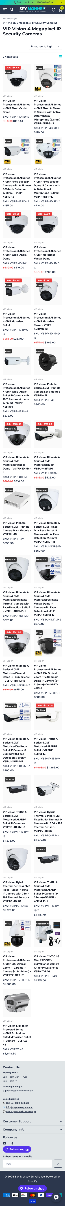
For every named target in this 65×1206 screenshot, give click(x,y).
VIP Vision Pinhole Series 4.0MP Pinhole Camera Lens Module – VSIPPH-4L (48, 390)
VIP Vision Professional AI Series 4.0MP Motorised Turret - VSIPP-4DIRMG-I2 (47, 321)
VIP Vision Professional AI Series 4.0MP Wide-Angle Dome (16, 253)
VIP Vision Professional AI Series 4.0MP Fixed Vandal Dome (16, 106)
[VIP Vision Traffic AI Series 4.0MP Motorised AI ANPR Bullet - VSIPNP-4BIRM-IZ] (48, 716)
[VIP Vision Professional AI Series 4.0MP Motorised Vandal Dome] (48, 224)
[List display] (60, 57)
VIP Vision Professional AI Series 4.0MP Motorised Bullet (16, 319)
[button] (4, 2)
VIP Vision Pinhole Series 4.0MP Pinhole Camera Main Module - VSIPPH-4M (17, 528)
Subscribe (58, 1164)
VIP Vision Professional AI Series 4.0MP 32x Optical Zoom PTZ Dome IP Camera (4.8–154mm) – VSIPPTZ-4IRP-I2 (17, 966)
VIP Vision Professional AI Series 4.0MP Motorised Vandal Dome (47, 253)
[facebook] (12, 1143)
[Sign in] (53, 9)
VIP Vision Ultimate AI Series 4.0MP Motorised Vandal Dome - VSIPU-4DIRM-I (17, 465)
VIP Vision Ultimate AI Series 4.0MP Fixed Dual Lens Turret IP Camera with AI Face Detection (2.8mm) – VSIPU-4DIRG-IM (47, 532)
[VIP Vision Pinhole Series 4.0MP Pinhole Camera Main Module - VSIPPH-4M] (17, 500)
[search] (11, 10)
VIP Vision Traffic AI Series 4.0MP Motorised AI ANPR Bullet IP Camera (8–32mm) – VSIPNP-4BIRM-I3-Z (46, 892)
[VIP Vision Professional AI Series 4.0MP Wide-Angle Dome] (17, 224)
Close (32, 1121)
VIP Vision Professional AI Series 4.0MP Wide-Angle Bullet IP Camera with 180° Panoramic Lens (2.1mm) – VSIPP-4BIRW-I (16, 395)
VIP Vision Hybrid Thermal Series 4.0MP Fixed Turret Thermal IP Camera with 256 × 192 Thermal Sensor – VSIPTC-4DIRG (16, 892)
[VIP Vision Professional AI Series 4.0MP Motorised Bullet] (17, 291)
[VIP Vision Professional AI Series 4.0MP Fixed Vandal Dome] (17, 78)
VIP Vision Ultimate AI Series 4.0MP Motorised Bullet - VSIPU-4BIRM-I (47, 463)
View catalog (5, 9)
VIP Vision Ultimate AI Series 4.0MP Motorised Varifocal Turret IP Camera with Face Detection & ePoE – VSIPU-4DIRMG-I (16, 602)
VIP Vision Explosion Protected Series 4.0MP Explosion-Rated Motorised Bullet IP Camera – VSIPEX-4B (17, 1035)
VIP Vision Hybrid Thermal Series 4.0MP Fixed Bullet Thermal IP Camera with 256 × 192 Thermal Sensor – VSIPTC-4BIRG (48, 821)
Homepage (10, 18)
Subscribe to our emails (17, 1156)
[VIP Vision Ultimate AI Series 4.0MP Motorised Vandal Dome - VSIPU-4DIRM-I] (17, 434)
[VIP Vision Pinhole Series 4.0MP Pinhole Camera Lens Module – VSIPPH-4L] (48, 361)
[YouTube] (4, 1143)
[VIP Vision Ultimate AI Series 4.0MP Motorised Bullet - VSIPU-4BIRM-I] (48, 434)
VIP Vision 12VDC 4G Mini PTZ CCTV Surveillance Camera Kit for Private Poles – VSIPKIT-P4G (47, 964)
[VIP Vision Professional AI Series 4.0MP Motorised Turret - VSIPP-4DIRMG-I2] (48, 291)
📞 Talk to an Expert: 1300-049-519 (33, 2)
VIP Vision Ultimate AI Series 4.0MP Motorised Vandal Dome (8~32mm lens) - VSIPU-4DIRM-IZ (16, 673)
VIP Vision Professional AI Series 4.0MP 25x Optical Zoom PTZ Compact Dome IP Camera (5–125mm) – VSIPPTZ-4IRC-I (47, 677)
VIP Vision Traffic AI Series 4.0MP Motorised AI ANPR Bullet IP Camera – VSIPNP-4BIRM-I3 (15, 819)
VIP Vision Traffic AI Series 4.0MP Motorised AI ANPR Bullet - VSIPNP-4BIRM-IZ (46, 746)
